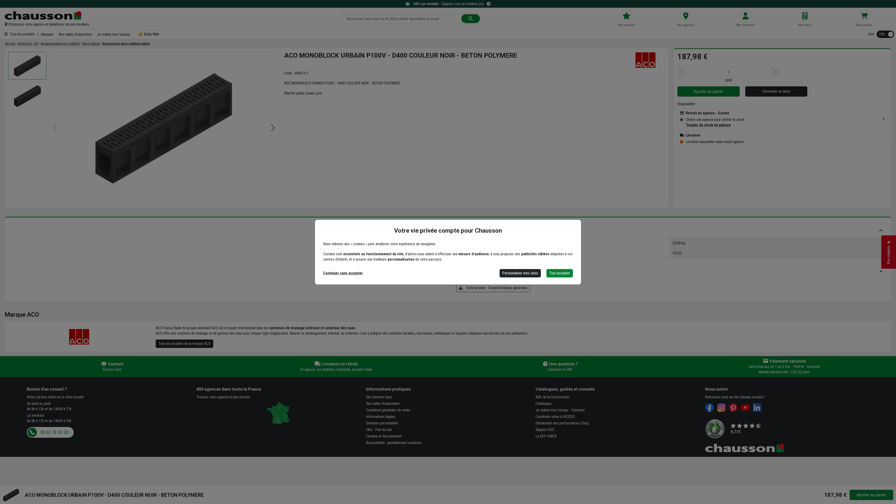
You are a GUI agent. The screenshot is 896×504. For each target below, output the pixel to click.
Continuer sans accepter (343, 273)
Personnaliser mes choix (520, 273)
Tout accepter (559, 273)
